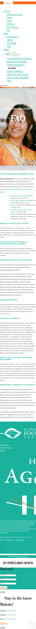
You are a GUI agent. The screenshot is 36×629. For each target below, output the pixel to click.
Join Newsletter (8, 3)
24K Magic (13, 205)
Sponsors (11, 24)
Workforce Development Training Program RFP (17, 63)
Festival (6, 11)
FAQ (8, 30)
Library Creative (23, 557)
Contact (10, 40)
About (5, 33)
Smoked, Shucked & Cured (17, 196)
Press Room (11, 43)
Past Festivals (13, 27)
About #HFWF (4, 445)
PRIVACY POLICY (10, 540)
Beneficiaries (12, 36)
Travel (9, 20)
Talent (9, 17)
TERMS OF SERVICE (20, 540)
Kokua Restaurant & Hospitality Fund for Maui (17, 73)
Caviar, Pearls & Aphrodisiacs (18, 200)
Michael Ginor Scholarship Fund (18, 79)
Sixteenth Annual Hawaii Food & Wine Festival (18, 189)
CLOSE (3, 592)
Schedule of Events (15, 14)
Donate (6, 49)
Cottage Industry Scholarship (19, 58)
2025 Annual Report (6, 448)
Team (9, 46)
